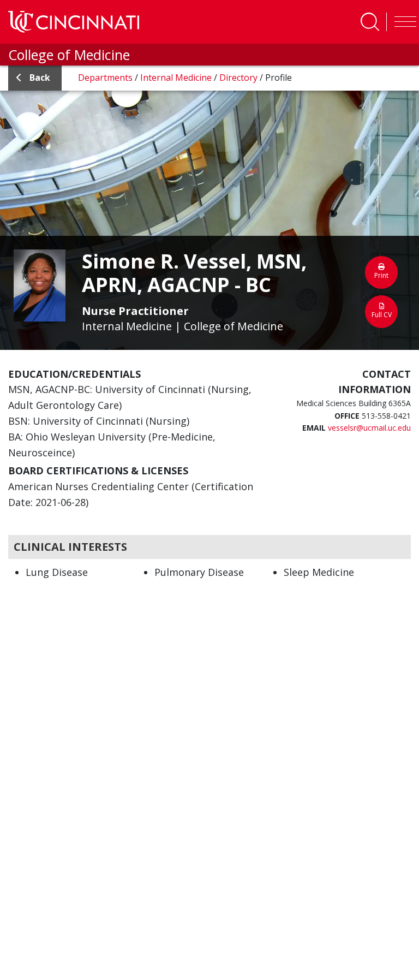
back (39, 78)
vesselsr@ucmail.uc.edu (369, 427)
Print (381, 275)
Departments (106, 78)
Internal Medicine (177, 78)
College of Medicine (69, 54)
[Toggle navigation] (402, 22)
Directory (239, 78)
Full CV (382, 314)
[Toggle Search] (370, 22)
